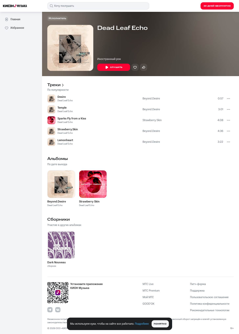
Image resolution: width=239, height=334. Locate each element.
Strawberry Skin (152, 120)
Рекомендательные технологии (209, 310)
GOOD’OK (148, 304)
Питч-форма (198, 284)
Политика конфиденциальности (209, 304)
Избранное (17, 28)
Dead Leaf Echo (65, 100)
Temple (62, 108)
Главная (15, 19)
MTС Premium (151, 291)
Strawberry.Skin (67, 129)
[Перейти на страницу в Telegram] (50, 309)
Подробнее (142, 324)
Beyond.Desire (151, 99)
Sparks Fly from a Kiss (71, 119)
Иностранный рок (109, 59)
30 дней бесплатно (217, 6)
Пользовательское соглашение (209, 297)
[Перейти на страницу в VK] (57, 309)
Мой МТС (148, 297)
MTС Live (148, 284)
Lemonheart (65, 140)
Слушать (116, 67)
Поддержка (197, 291)
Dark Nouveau (56, 262)
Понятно (160, 324)
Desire (61, 97)
